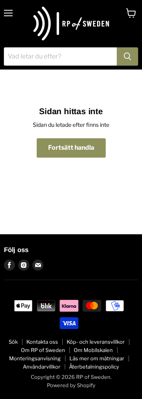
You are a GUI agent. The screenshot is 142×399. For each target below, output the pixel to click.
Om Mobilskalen (93, 350)
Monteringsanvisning (35, 358)
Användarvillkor (41, 366)
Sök (13, 342)
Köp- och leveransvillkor (96, 342)
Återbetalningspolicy (94, 366)
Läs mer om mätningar (96, 358)
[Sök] (127, 56)
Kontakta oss (42, 342)
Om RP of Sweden (43, 350)
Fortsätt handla (71, 147)
